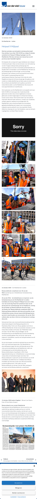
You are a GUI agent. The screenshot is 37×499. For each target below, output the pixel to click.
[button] (34, 466)
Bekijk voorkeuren (18, 493)
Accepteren (18, 483)
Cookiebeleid (13, 496)
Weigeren (18, 488)
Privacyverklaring (22, 496)
